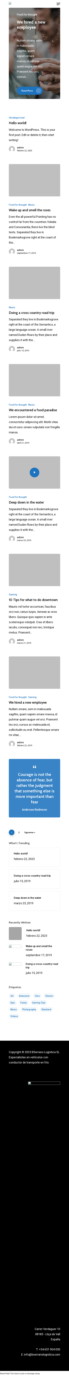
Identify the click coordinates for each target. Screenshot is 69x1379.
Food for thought (18, 205)
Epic (12, 1002)
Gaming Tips (38, 1002)
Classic (49, 996)
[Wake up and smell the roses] (34, 180)
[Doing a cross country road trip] (34, 283)
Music (31, 205)
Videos (14, 1016)
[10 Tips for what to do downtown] (34, 570)
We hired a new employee (31, 25)
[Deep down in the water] (34, 472)
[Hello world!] (34, 135)
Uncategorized (17, 117)
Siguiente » (29, 832)
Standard (46, 1009)
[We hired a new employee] (34, 672)
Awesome (24, 996)
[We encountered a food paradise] (34, 380)
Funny (23, 1002)
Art (11, 996)
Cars (37, 996)
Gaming (13, 594)
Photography (29, 1009)
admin (20, 147)
